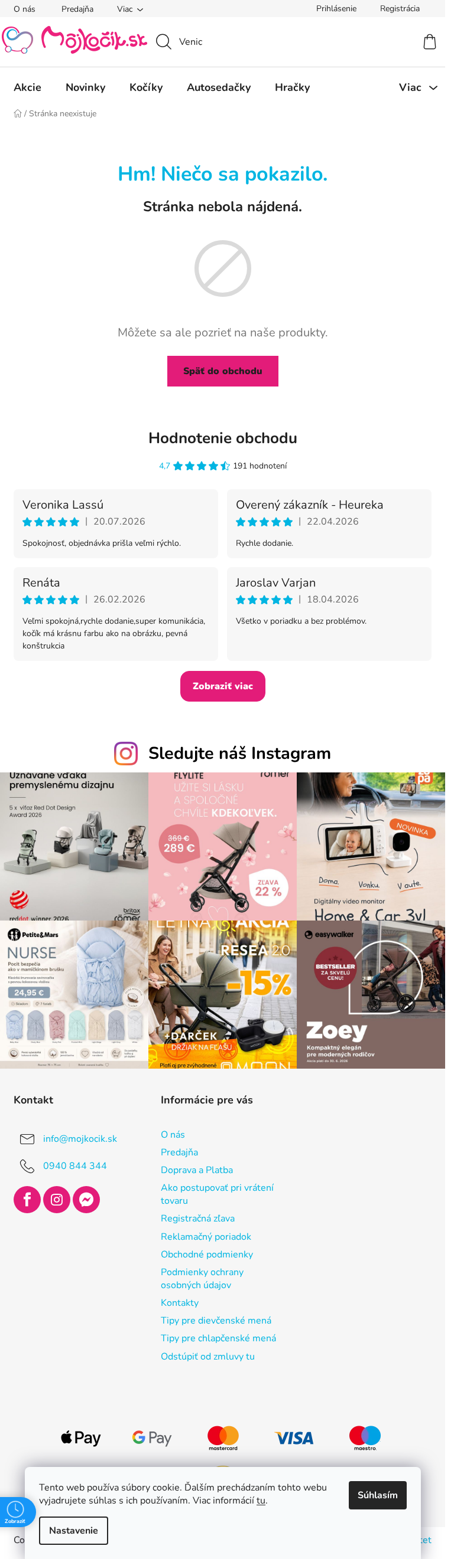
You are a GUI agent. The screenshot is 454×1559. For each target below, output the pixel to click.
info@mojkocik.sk (80, 1138)
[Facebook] (27, 1199)
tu (261, 1500)
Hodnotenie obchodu (222, 438)
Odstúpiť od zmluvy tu (208, 1356)
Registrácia (400, 8)
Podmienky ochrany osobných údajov (202, 1279)
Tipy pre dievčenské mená (216, 1320)
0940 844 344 (75, 1166)
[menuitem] (27, 87)
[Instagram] (56, 1199)
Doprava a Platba (197, 1170)
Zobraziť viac (223, 686)
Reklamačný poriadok (206, 1236)
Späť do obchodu (222, 371)
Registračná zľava (198, 1218)
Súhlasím (378, 1495)
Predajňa (77, 9)
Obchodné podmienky (207, 1254)
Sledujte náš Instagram (239, 753)
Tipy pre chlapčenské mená (218, 1338)
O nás (24, 9)
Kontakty (180, 1302)
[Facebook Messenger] (86, 1199)
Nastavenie (73, 1530)
